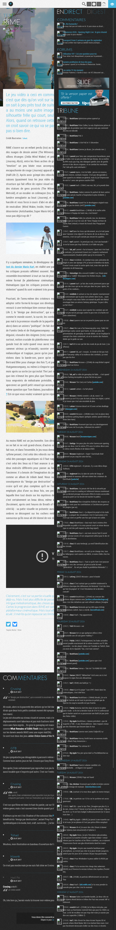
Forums (64, 49)
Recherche (84, 4)
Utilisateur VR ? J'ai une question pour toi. (80, 54)
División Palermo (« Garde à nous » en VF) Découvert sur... (84, 72)
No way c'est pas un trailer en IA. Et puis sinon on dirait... (83, 26)
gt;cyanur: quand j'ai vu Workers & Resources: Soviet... (82, 64)
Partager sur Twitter (8, 624)
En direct (69, 11)
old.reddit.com (85, 884)
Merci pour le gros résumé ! (72, 34)
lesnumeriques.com (88, 436)
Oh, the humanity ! (70, 24)
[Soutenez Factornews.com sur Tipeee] (84, 105)
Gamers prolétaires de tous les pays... (78, 62)
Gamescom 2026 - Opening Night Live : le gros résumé (85, 32)
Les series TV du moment (73, 70)
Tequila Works (11, 630)
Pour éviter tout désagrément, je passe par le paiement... (83, 56)
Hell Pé (17, 27)
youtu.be (75, 479)
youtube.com (68, 197)
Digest (96, 11)
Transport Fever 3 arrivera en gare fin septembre (82, 40)
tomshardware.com (93, 786)
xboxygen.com (71, 409)
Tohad (25, 138)
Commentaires (71, 19)
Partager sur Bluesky (15, 624)
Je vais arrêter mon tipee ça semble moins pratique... (82, 43)
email (17, 31)
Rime (19, 630)
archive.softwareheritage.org (97, 599)
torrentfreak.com (97, 609)
